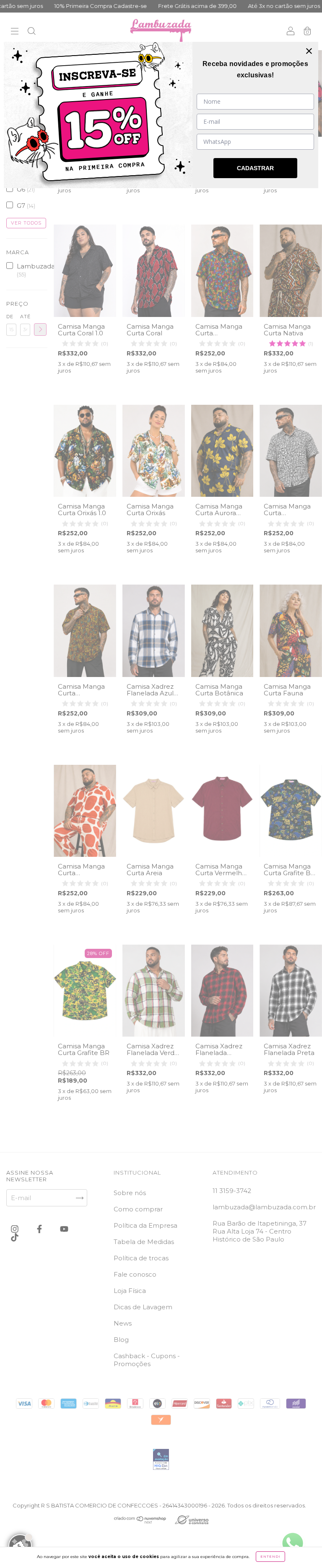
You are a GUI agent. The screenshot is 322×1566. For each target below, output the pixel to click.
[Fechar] (309, 51)
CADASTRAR (255, 168)
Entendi (270, 1556)
